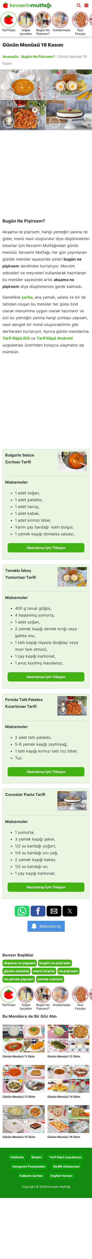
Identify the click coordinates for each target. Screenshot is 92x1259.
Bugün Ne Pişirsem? (38, 56)
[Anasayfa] (28, 6)
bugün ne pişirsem (55, 963)
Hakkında (17, 1157)
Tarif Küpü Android (55, 338)
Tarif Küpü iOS (16, 338)
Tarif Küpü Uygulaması (65, 1157)
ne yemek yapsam (19, 979)
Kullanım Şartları (31, 1176)
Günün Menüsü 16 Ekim (63, 1137)
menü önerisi (44, 971)
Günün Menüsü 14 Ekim (63, 1096)
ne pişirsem (68, 971)
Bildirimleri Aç (50, 926)
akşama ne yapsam (20, 963)
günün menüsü (16, 971)
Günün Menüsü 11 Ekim (18, 1056)
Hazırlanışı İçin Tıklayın (46, 548)
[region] (46, 171)
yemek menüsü (50, 979)
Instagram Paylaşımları (29, 1166)
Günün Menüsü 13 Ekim (18, 1096)
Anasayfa (10, 56)
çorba (27, 297)
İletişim (36, 1157)
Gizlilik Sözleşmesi (66, 1166)
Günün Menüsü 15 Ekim (18, 1137)
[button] (86, 4)
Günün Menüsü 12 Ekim (63, 1056)
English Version (61, 1176)
